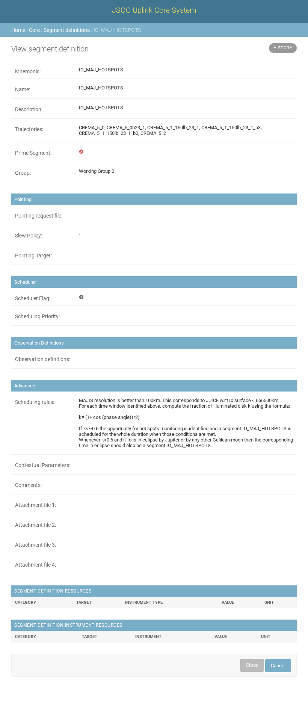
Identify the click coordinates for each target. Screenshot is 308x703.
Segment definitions (67, 30)
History (283, 47)
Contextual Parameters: (42, 465)
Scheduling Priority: (37, 316)
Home (18, 30)
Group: (23, 173)
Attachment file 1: (35, 505)
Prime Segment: (33, 153)
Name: (22, 89)
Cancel (278, 665)
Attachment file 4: (35, 565)
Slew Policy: (28, 236)
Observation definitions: (42, 359)
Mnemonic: (28, 71)
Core (34, 30)
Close (252, 665)
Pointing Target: (33, 255)
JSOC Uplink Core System (154, 10)
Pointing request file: (38, 216)
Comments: (28, 485)
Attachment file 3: (35, 545)
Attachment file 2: (35, 525)
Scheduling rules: (34, 402)
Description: (28, 109)
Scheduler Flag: (32, 298)
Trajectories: (29, 129)
